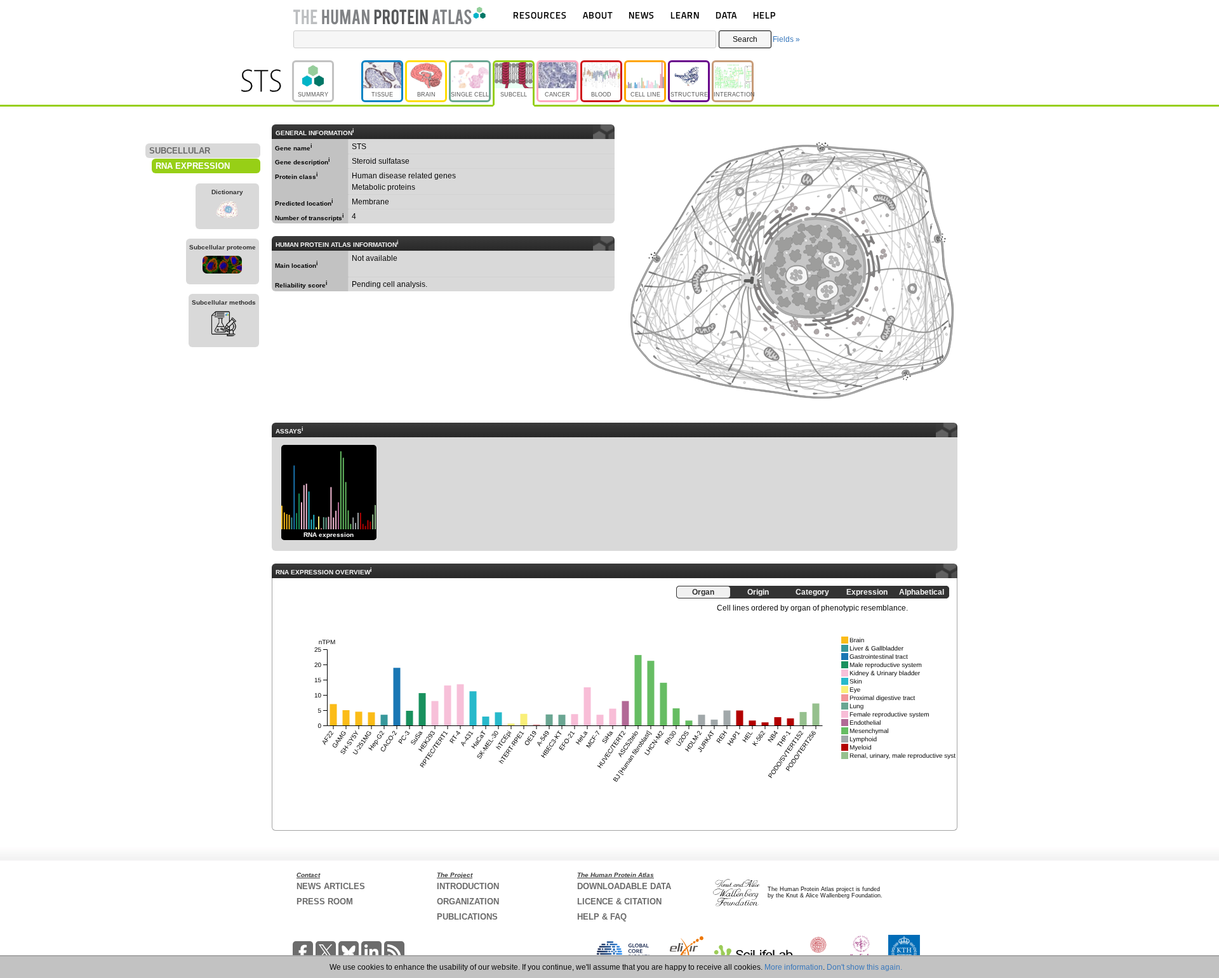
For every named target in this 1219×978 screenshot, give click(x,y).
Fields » (786, 39)
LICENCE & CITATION (619, 901)
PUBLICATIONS (467, 917)
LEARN (685, 15)
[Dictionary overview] (227, 211)
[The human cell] (222, 266)
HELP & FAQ (602, 917)
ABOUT (598, 15)
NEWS (642, 15)
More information (793, 967)
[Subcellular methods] (224, 325)
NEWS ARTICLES (330, 886)
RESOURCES (540, 15)
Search (745, 39)
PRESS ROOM (324, 901)
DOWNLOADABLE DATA (624, 886)
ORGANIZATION (468, 901)
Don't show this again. (864, 967)
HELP (764, 15)
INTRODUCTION (468, 886)
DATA (726, 15)
